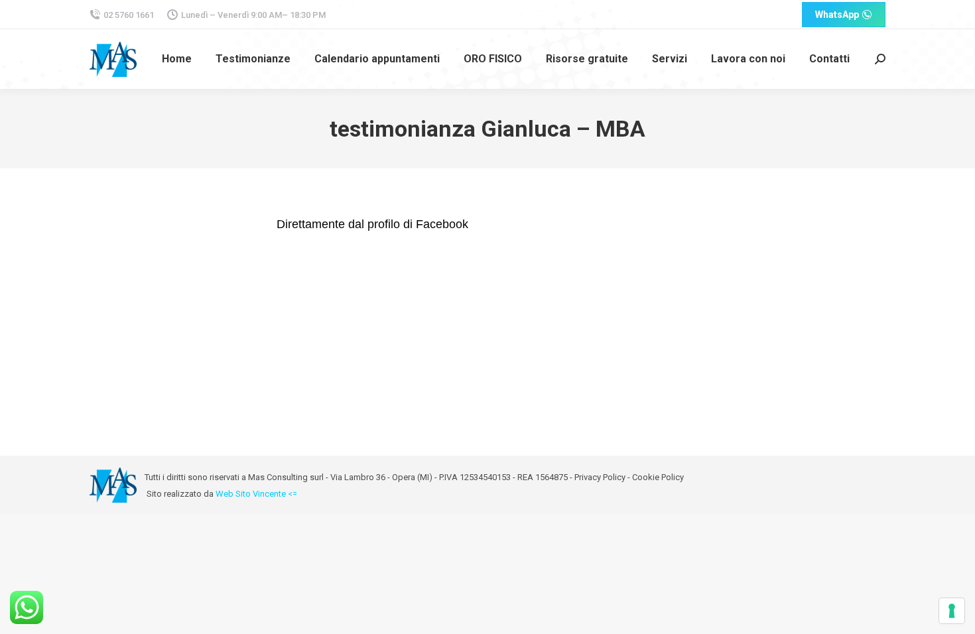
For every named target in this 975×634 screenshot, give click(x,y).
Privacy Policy (599, 477)
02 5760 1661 (128, 15)
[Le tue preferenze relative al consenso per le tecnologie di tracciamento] (951, 610)
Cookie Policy (658, 477)
